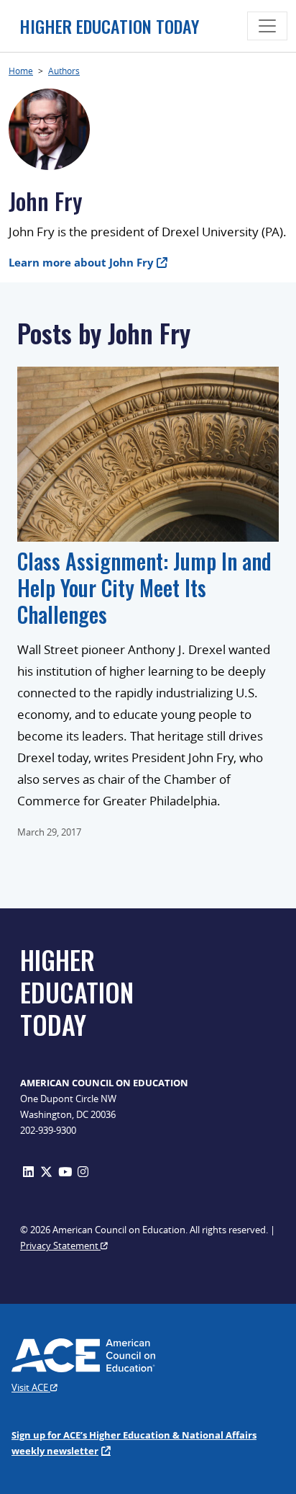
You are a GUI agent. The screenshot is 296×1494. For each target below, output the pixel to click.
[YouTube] (65, 1171)
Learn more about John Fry (81, 262)
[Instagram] (83, 1171)
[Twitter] (46, 1171)
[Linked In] (28, 1171)
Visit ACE (30, 1387)
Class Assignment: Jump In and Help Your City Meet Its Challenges (144, 587)
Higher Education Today (109, 26)
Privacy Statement (60, 1245)
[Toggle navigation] (267, 26)
